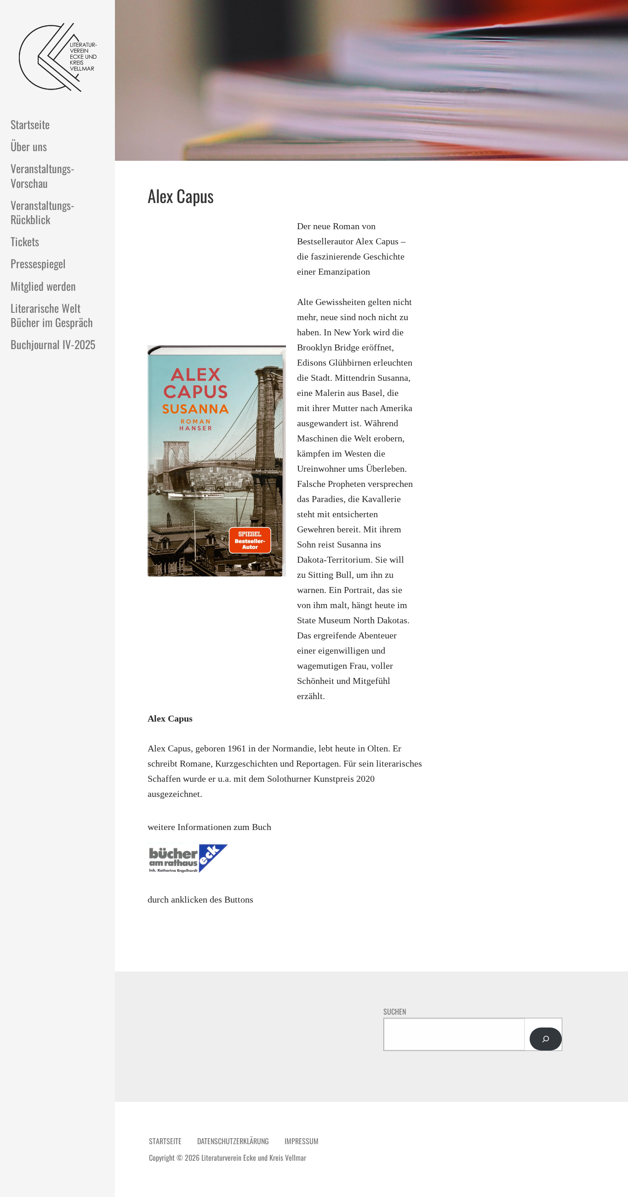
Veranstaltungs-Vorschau (42, 175)
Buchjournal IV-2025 (53, 344)
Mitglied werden (43, 285)
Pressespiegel (38, 263)
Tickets (25, 241)
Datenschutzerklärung (233, 1140)
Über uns (29, 146)
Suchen (394, 1011)
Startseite (30, 124)
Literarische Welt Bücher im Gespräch (52, 314)
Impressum (302, 1140)
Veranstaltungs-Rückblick (42, 212)
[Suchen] (546, 1039)
